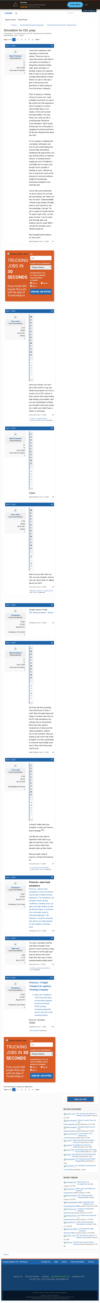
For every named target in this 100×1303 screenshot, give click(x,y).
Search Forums (10, 20)
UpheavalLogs (69, 1213)
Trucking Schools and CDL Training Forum (28, 33)
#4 (52, 504)
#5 (52, 605)
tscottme (32, 418)
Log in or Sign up (89, 10)
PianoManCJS (81, 1224)
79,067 (22, 622)
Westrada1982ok (70, 1233)
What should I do (83, 1182)
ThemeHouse (63, 1298)
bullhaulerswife (69, 1219)
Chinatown (15, 615)
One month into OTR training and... (85, 1135)
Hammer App (78, 1277)
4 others (42, 420)
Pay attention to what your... (82, 1145)
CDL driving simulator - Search (41, 612)
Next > (38, 39)
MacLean (16, 948)
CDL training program (85, 1195)
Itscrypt (74, 1156)
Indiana (22, 336)
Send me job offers (41, 291)
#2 (52, 311)
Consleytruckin (82, 1184)
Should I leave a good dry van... (84, 1242)
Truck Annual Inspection (85, 1222)
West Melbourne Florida (16, 787)
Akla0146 (32, 591)
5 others (41, 869)
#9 (52, 938)
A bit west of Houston (17, 70)
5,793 (23, 776)
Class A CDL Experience (40, 263)
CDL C (34, 286)
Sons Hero (15, 321)
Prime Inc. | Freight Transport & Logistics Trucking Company (40, 986)
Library (45, 1277)
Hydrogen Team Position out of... (89, 1203)
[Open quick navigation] (93, 25)
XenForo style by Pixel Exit (50, 1295)
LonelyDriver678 (41, 418)
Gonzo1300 (79, 1152)
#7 (52, 760)
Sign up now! (80, 1099)
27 (24, 62)
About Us (18, 1277)
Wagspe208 (79, 1161)
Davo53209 (67, 1170)
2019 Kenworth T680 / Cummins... (86, 1230)
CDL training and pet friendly (85, 1159)
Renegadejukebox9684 (72, 1206)
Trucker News (32, 1277)
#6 (52, 643)
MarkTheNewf (9, 35)
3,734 (23, 328)
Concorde (15, 770)
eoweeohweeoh (69, 1138)
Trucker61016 (34, 867)
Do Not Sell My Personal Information (49, 1279)
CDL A (34, 283)
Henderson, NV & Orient (16, 632)
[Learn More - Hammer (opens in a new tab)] (50, 4)
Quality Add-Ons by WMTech (50, 1297)
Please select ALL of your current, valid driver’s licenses (38, 276)
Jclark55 (76, 1147)
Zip (31, 254)
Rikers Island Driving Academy (83, 1140)
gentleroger (40, 968)
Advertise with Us (60, 1277)
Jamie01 (76, 1142)
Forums (8, 13)
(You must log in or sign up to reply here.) (18, 1087)
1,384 (23, 955)
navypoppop (68, 1193)
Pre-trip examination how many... (86, 1150)
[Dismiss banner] (86, 4)
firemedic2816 (44, 867)
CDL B (44, 283)
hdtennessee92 (69, 1124)
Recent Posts (22, 20)
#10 (51, 978)
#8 (52, 877)
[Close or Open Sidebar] (90, 25)
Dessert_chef (81, 1115)
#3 (52, 428)
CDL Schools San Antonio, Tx (86, 1113)
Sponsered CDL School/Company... (84, 1154)
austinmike (33, 420)
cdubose (76, 1244)
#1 (52, 46)
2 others (35, 592)
